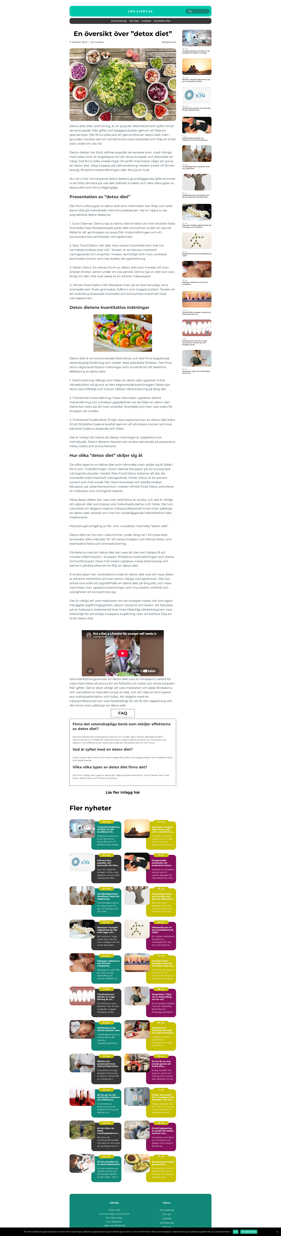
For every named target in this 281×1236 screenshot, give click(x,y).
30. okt (106, 1123)
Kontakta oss (162, 20)
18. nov (161, 1056)
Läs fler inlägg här (123, 792)
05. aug (161, 821)
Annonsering (119, 20)
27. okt (161, 1156)
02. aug (106, 855)
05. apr (161, 888)
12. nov (106, 1089)
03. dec (106, 1022)
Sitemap (166, 1227)
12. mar (161, 955)
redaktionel (169, 42)
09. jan (161, 989)
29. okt (161, 1123)
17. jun (161, 855)
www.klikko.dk (117, 1225)
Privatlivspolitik (249, 1232)
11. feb (106, 989)
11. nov (161, 1089)
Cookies (146, 20)
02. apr (106, 922)
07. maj (106, 888)
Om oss (134, 20)
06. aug (106, 821)
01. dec (106, 1056)
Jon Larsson (97, 42)
